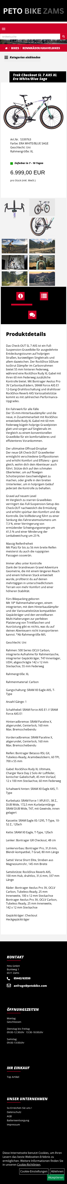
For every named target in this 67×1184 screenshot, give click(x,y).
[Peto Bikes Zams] (33, 11)
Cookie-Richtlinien (28, 1165)
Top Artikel (13, 1077)
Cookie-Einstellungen (33, 1171)
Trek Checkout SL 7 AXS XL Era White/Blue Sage (35, 77)
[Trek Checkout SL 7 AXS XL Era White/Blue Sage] (33, 107)
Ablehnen (57, 1171)
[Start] (6, 48)
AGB (9, 1116)
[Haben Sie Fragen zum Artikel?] (33, 314)
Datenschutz (14, 1112)
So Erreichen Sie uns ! (19, 1108)
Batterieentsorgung (18, 1120)
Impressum (13, 1124)
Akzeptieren (55, 1177)
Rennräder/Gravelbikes (41, 48)
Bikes (15, 48)
